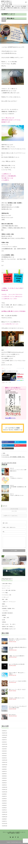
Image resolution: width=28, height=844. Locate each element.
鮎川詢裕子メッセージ (20, 832)
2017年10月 (4, 823)
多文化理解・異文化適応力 (7, 613)
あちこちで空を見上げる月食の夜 (16, 664)
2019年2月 (4, 807)
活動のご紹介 (11, 832)
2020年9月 (4, 766)
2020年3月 (4, 780)
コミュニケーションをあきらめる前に (18, 681)
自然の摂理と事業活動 (11, 462)
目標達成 (4, 622)
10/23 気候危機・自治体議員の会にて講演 (18, 487)
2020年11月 (4, 762)
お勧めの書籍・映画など (7, 583)
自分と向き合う (12, 714)
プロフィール (5, 832)
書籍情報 (4, 615)
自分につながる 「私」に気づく (9, 624)
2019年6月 (4, 798)
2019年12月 (4, 787)
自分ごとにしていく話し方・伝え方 (17, 689)
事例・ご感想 (5, 599)
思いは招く (4, 462)
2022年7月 (4, 739)
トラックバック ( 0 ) (14, 508)
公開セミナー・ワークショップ (9, 601)
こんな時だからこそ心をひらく (16, 478)
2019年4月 (4, 803)
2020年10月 (4, 764)
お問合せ (18, 833)
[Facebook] (15, 837)
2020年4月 (4, 778)
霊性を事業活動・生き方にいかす (9, 628)
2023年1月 (4, 730)
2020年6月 (4, 773)
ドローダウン (5, 610)
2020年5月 (4, 776)
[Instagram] (18, 837)
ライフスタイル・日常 (7, 456)
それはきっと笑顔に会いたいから (17, 495)
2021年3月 (4, 753)
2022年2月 (4, 742)
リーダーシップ (5, 597)
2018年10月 (4, 816)
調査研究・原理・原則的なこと (8, 626)
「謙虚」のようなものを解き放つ (16, 655)
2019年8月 (4, 794)
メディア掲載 (5, 592)
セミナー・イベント (6, 588)
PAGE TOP (25, 817)
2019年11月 (4, 789)
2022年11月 (4, 733)
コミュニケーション (6, 585)
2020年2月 (4, 782)
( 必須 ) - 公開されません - (9, 527)
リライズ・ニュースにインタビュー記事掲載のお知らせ (18, 470)
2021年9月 (4, 748)
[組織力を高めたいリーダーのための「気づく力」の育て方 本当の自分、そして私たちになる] (6, 5)
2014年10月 (4, 825)
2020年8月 (4, 769)
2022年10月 (4, 735)
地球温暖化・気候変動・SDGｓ (18, 456)
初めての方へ (5, 606)
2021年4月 (4, 751)
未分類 (3, 619)
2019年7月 (4, 796)
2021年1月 (4, 757)
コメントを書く (6, 455)
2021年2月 (4, 755)
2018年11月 (4, 814)
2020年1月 (4, 785)
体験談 (3, 604)
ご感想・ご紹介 (6, 617)
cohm (4, 453)
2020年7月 (4, 771)
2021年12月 (4, 744)
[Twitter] (13, 837)
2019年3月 (4, 805)
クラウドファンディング (17, 352)
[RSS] (10, 837)
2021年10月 (4, 746)
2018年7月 (4, 821)
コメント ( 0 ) (14, 511)
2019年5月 (4, 800)
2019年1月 (4, 809)
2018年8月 (4, 819)
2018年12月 (4, 812)
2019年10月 (4, 791)
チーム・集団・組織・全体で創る (9, 590)
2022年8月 (4, 737)
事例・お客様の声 (11, 833)
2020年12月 (4, 760)
